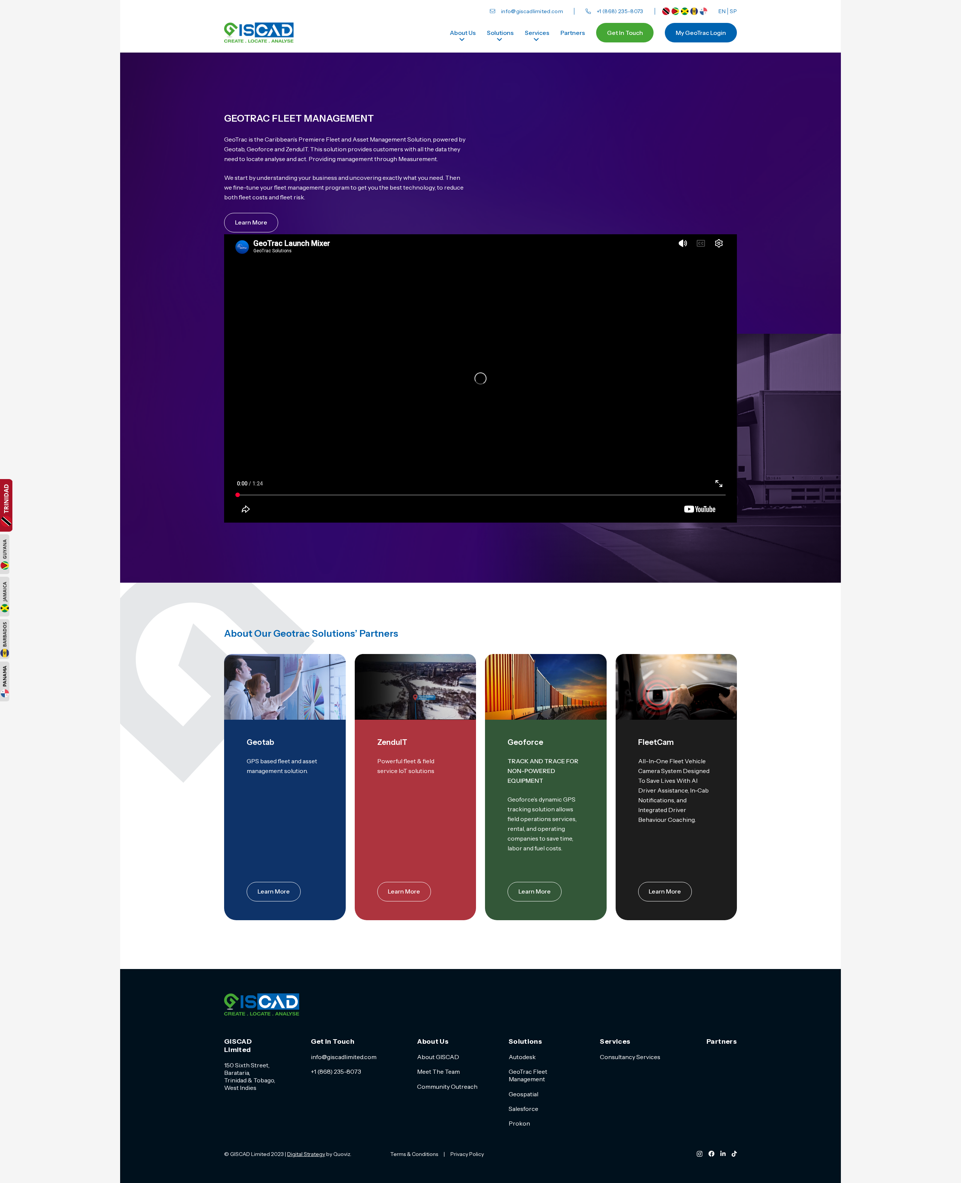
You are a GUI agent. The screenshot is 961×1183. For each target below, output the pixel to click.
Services (615, 1041)
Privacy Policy (467, 1154)
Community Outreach (447, 1086)
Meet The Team (438, 1071)
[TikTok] (734, 1154)
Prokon (519, 1123)
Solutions (525, 1041)
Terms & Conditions (414, 1154)
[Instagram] (699, 1154)
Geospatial (523, 1094)
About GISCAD (438, 1057)
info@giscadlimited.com (344, 1057)
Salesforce (523, 1108)
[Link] (666, 11)
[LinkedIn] (723, 1154)
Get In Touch (332, 1041)
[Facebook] (711, 1154)
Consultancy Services (630, 1057)
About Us (433, 1041)
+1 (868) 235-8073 (336, 1071)
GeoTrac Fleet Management (528, 1075)
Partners (721, 1041)
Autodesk (522, 1057)
